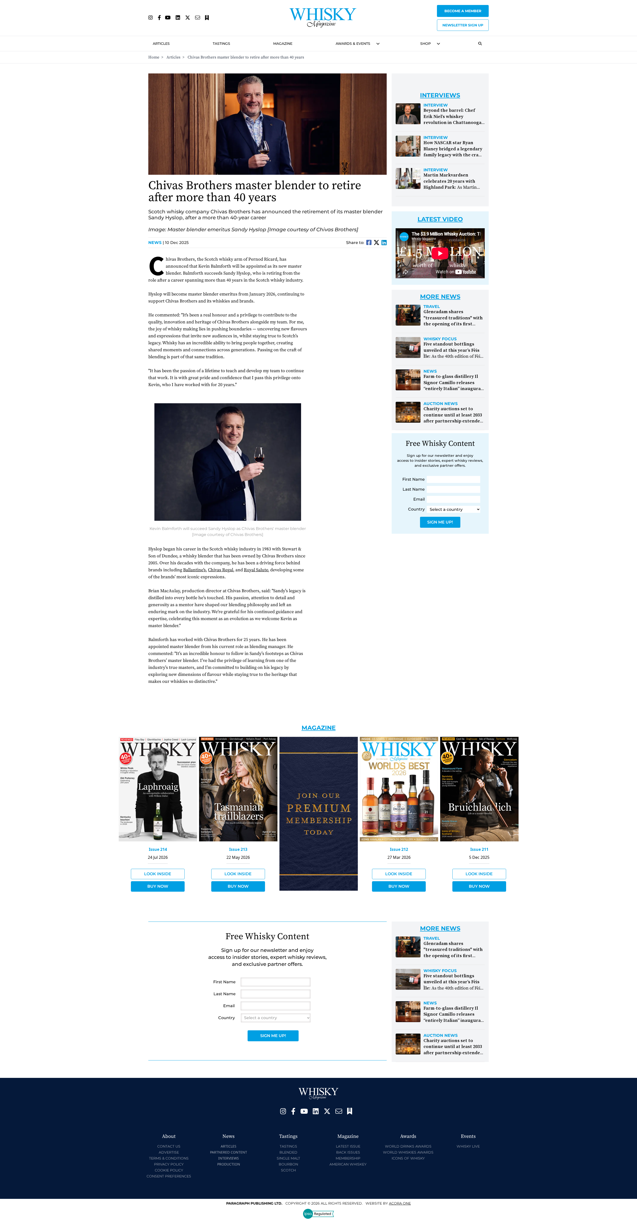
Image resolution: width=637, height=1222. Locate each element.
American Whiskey (348, 1164)
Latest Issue (348, 1146)
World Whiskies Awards (408, 1152)
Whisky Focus (440, 339)
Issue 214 (158, 849)
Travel (432, 307)
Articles (161, 43)
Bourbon (288, 1164)
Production (228, 1164)
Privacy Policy (169, 1164)
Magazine (282, 43)
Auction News (441, 404)
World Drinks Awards (408, 1146)
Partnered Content (228, 1152)
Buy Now (157, 886)
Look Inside (157, 874)
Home (153, 57)
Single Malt (288, 1158)
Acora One (400, 1203)
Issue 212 (399, 849)
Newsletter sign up (462, 25)
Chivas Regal (220, 570)
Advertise (169, 1152)
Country (416, 509)
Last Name (414, 489)
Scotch (288, 1170)
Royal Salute (256, 570)
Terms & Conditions (169, 1158)
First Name (413, 479)
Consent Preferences (169, 1176)
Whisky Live (468, 1146)
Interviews (228, 1158)
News (156, 242)
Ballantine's (194, 570)
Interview (436, 105)
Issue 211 (479, 849)
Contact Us (168, 1146)
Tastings (221, 43)
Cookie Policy (169, 1170)
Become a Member (462, 11)
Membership (348, 1158)
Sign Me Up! (440, 522)
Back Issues (348, 1152)
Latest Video (440, 219)
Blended (288, 1152)
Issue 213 (238, 849)
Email (419, 499)
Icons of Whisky (408, 1158)
